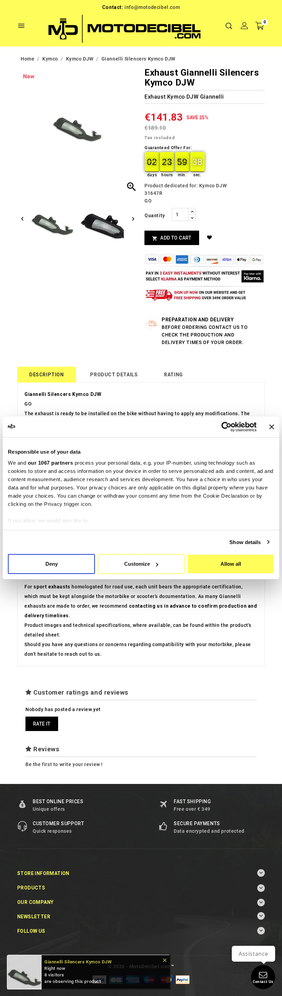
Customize (137, 564)
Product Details (114, 374)
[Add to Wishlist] (211, 237)
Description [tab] (46, 374)
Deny (51, 564)
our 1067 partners (50, 463)
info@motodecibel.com (152, 7)
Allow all (230, 564)
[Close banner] (271, 426)
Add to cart (172, 238)
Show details (245, 542)
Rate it (42, 724)
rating (173, 374)
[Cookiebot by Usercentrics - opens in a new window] (226, 427)
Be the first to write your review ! (64, 764)
